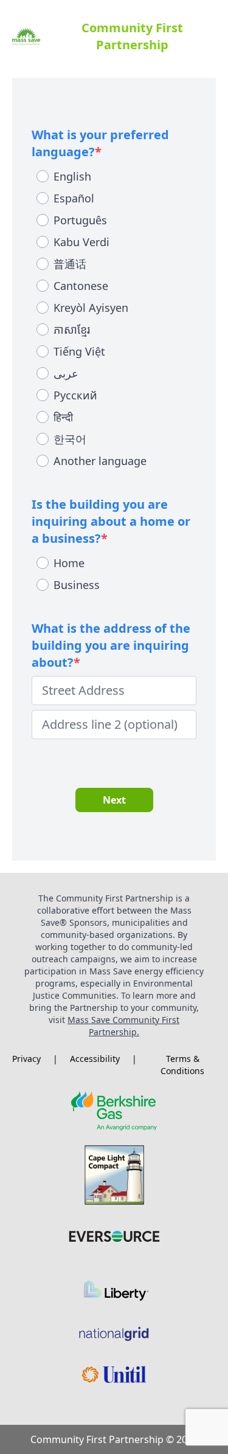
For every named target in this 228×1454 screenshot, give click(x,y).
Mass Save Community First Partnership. (123, 1026)
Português (80, 220)
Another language (100, 460)
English (72, 176)
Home (69, 563)
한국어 (70, 439)
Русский (75, 395)
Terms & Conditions (182, 1065)
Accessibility (95, 1058)
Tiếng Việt (79, 351)
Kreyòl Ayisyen (91, 307)
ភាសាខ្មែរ (72, 329)
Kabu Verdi (81, 242)
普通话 (70, 264)
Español (74, 198)
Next (114, 800)
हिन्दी (63, 417)
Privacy (26, 1058)
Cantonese (81, 285)
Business (77, 584)
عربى (66, 373)
